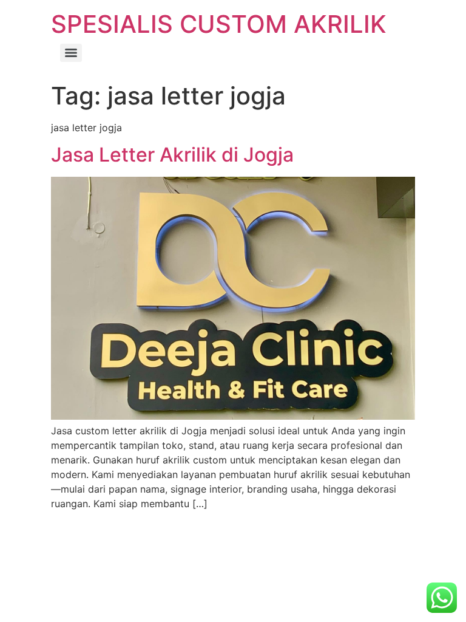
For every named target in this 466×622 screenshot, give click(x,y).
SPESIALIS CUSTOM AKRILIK (219, 24)
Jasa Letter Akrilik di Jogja (172, 154)
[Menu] (71, 53)
